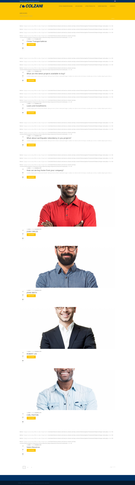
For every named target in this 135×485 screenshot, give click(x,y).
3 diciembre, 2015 (38, 71)
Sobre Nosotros (102, 6)
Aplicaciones (78, 6)
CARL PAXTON (32, 415)
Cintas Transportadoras (66, 6)
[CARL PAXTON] (67, 389)
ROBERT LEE (32, 354)
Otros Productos (90, 6)
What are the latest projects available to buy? (46, 73)
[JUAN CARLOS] (67, 206)
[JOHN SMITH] (67, 267)
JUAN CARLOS (32, 231)
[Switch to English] (115, 1)
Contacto (112, 6)
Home (112, 18)
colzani (29, 39)
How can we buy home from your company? (45, 170)
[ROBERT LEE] (67, 328)
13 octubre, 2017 (38, 39)
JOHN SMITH (32, 292)
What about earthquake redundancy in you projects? (49, 138)
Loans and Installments (36, 106)
